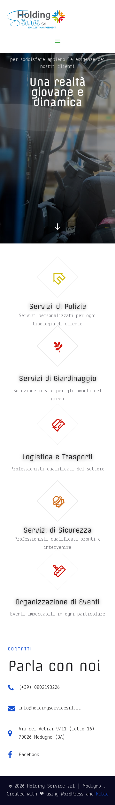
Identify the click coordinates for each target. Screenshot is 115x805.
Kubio (102, 794)
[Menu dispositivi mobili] (57, 40)
